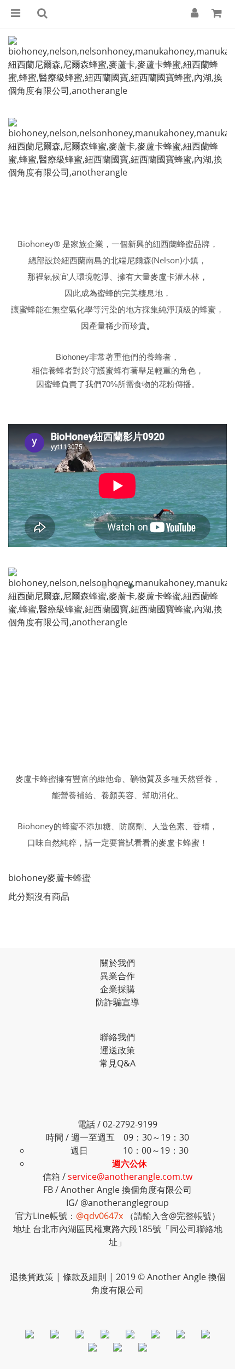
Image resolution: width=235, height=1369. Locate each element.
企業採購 (117, 989)
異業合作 (117, 976)
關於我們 (117, 963)
